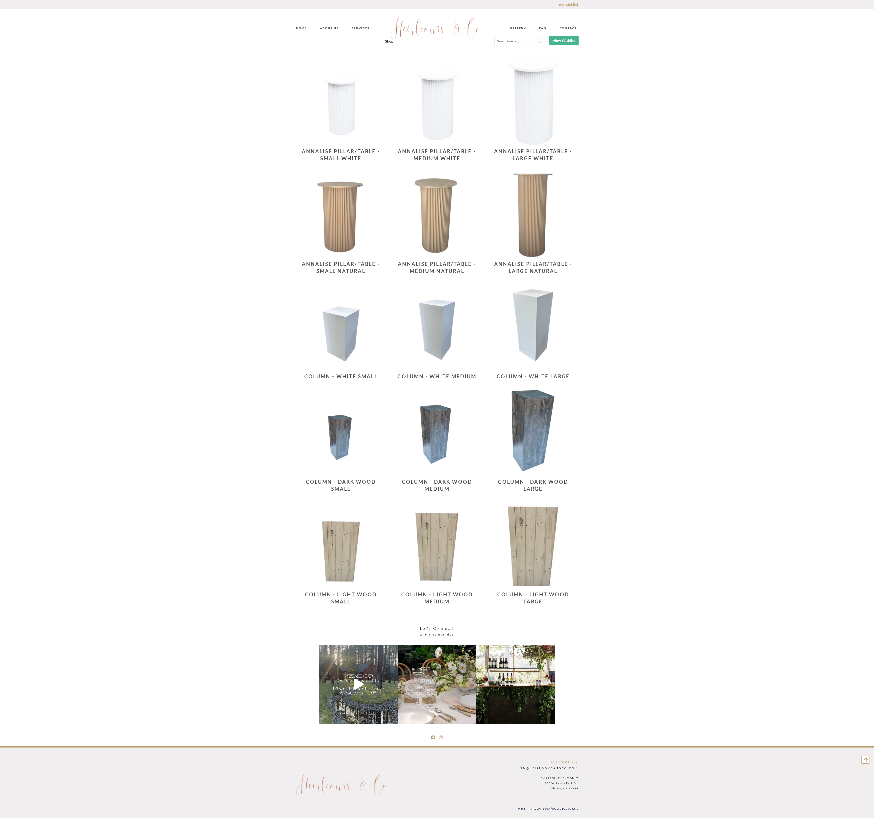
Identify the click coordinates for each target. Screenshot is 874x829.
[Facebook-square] (433, 737)
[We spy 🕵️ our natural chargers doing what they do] (437, 684)
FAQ (543, 28)
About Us (329, 28)
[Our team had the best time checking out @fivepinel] (358, 684)
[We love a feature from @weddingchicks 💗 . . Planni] (515, 684)
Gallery (518, 28)
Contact (568, 28)
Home (301, 28)
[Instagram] (441, 737)
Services (361, 28)
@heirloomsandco (437, 634)
